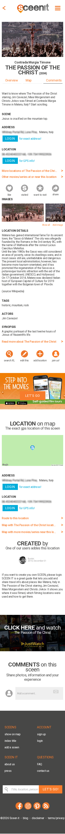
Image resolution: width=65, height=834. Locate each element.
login (40, 741)
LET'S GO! (50, 789)
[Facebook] (19, 809)
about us (10, 764)
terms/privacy (56, 818)
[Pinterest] (37, 809)
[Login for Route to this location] (32, 465)
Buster (31, 558)
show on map (13, 734)
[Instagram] (28, 809)
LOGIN (10, 138)
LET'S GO (32, 396)
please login (54, 574)
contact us (43, 771)
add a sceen (12, 747)
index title (10, 741)
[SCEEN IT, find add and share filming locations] (33, 13)
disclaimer (38, 818)
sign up (41, 734)
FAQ (39, 764)
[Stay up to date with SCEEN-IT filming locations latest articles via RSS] (46, 809)
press (8, 771)
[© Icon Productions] (23, 220)
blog (25, 818)
